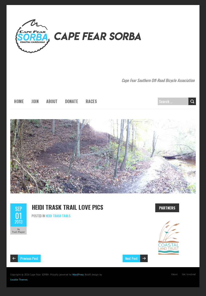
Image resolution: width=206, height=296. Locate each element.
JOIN (35, 101)
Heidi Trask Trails (58, 215)
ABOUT (52, 101)
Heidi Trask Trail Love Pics (67, 206)
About (174, 274)
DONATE (71, 101)
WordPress (78, 274)
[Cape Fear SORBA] (79, 17)
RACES (91, 101)
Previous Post (29, 258)
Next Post (131, 258)
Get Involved (189, 274)
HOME (19, 101)
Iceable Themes (18, 279)
